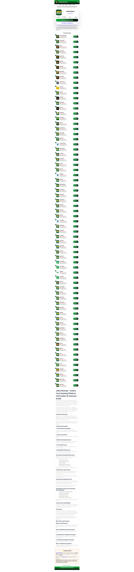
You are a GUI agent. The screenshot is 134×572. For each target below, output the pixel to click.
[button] (78, 2)
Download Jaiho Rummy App (67, 20)
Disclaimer (70, 4)
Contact (66, 4)
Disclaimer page (64, 556)
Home (60, 4)
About (63, 4)
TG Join (73, 4)
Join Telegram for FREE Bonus (67, 23)
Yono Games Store (59, 552)
